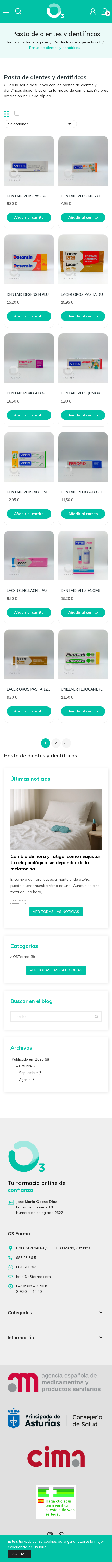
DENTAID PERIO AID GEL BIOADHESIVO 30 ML (29, 393)
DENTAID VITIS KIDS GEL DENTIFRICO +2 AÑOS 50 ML (83, 195)
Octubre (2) (28, 1066)
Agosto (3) (27, 1079)
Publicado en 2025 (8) (30, 1059)
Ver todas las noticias (56, 911)
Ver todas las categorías (56, 970)
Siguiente (64, 743)
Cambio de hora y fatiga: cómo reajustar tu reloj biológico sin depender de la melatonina (55, 862)
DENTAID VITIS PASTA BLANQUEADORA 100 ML (29, 195)
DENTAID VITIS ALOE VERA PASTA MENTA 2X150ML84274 (29, 492)
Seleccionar (40, 124)
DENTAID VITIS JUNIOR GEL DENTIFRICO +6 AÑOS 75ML (83, 393)
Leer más (18, 900)
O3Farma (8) (24, 956)
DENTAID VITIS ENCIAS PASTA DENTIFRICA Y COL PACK (83, 590)
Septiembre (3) (31, 1073)
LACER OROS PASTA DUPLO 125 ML (83, 294)
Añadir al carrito (29, 217)
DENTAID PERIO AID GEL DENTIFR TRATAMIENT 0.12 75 (83, 492)
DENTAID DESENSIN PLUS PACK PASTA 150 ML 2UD (29, 294)
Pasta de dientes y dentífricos (40, 756)
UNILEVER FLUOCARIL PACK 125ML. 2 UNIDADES (83, 689)
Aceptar (19, 1554)
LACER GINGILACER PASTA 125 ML (29, 590)
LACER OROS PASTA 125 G (29, 689)
